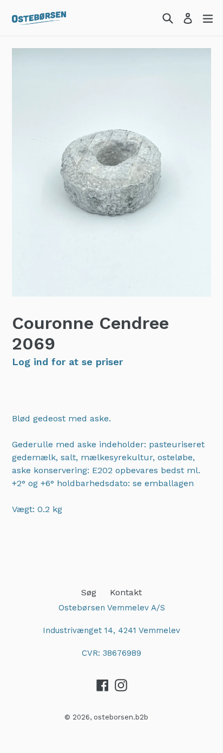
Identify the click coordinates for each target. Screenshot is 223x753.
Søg (88, 592)
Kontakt (126, 592)
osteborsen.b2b (121, 717)
